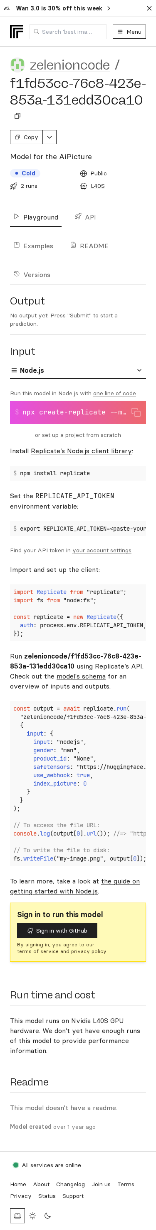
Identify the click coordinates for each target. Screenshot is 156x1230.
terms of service (38, 951)
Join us (101, 1184)
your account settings (101, 550)
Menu (133, 31)
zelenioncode (70, 65)
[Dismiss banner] (149, 8)
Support (73, 1196)
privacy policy (88, 951)
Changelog (70, 1184)
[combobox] (68, 32)
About (41, 1184)
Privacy (21, 1196)
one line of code (114, 393)
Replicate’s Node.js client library (81, 451)
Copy (31, 137)
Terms (125, 1184)
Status (47, 1196)
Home (18, 1184)
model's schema (81, 676)
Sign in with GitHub (61, 930)
